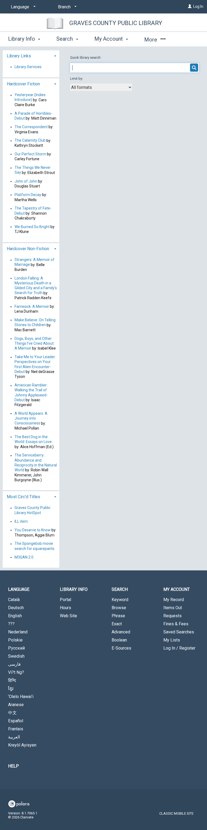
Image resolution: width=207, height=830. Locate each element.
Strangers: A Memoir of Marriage (34, 262)
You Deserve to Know (33, 530)
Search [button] (65, 39)
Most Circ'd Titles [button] (23, 496)
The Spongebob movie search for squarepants (34, 546)
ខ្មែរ (10, 688)
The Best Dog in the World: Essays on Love (33, 439)
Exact (117, 623)
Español (15, 720)
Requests (172, 615)
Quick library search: (86, 57)
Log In (198, 6)
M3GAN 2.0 (24, 557)
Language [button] (18, 589)
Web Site (68, 615)
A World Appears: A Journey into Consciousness (31, 418)
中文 (12, 712)
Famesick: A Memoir (32, 306)
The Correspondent (31, 127)
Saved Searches (178, 631)
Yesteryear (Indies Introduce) (30, 97)
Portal (65, 599)
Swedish (16, 656)
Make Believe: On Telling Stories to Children (35, 322)
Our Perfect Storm (30, 154)
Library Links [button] (19, 55)
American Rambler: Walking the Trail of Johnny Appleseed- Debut (31, 392)
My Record (173, 599)
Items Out (172, 607)
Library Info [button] (22, 39)
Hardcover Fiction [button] (23, 83)
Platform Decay (28, 195)
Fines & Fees (175, 623)
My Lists (171, 640)
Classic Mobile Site (176, 813)
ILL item (21, 521)
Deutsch (16, 607)
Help (13, 766)
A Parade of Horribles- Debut (33, 115)
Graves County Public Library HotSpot (32, 510)
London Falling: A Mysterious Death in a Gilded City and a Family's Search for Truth (36, 285)
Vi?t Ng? (16, 672)
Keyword (120, 599)
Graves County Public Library (115, 23)
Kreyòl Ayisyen (22, 745)
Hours (65, 607)
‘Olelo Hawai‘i (20, 696)
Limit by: (77, 78)
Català (14, 599)
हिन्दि (12, 680)
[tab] (31, 55)
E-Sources (121, 648)
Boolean (119, 640)
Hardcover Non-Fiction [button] (28, 248)
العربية (14, 737)
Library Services (28, 67)
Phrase (118, 615)
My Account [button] (109, 39)
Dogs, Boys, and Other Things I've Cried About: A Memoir (34, 343)
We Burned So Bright (32, 227)
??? (11, 623)
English (15, 615)
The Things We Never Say (33, 170)
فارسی (14, 664)
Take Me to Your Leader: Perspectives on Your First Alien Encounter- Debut (35, 364)
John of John (26, 181)
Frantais (15, 728)
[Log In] (190, 6)
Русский (16, 648)
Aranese (16, 704)
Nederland (17, 631)
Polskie (15, 640)
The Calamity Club (30, 140)
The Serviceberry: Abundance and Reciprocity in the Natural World (36, 462)
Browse (119, 607)
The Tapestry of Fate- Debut (33, 210)
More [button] (151, 39)
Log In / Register (179, 648)
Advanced (121, 631)
